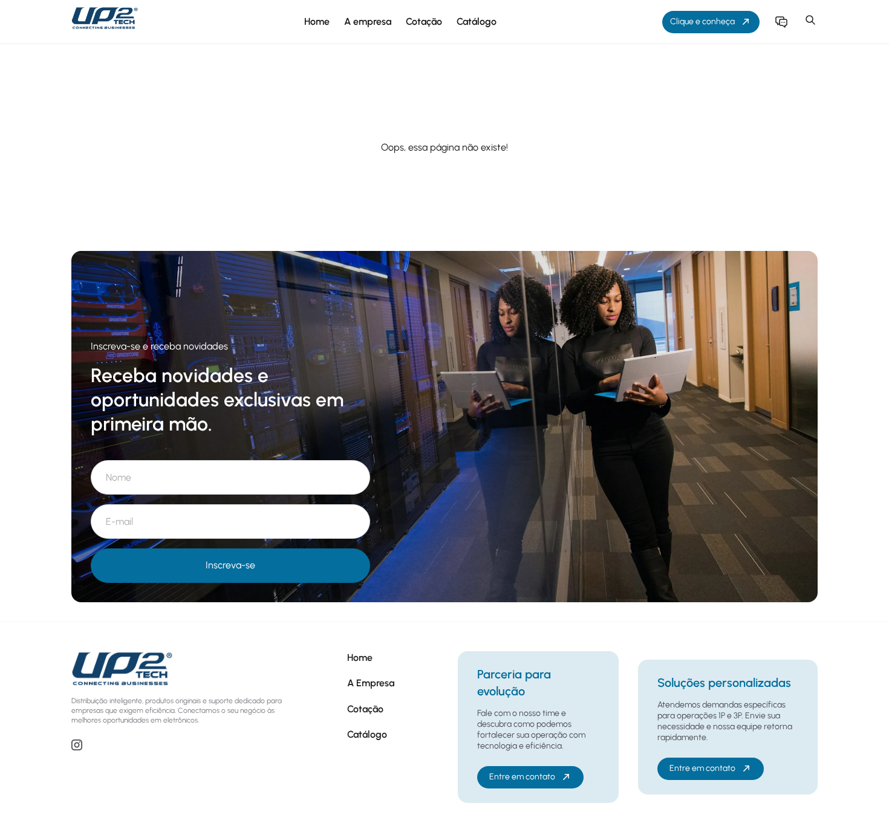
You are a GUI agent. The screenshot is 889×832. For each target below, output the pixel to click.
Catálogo (477, 21)
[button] (810, 22)
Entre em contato (522, 777)
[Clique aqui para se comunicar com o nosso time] (781, 22)
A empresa (367, 21)
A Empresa (370, 683)
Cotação (424, 21)
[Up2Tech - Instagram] (76, 746)
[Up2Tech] (104, 22)
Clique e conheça (702, 21)
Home (317, 21)
